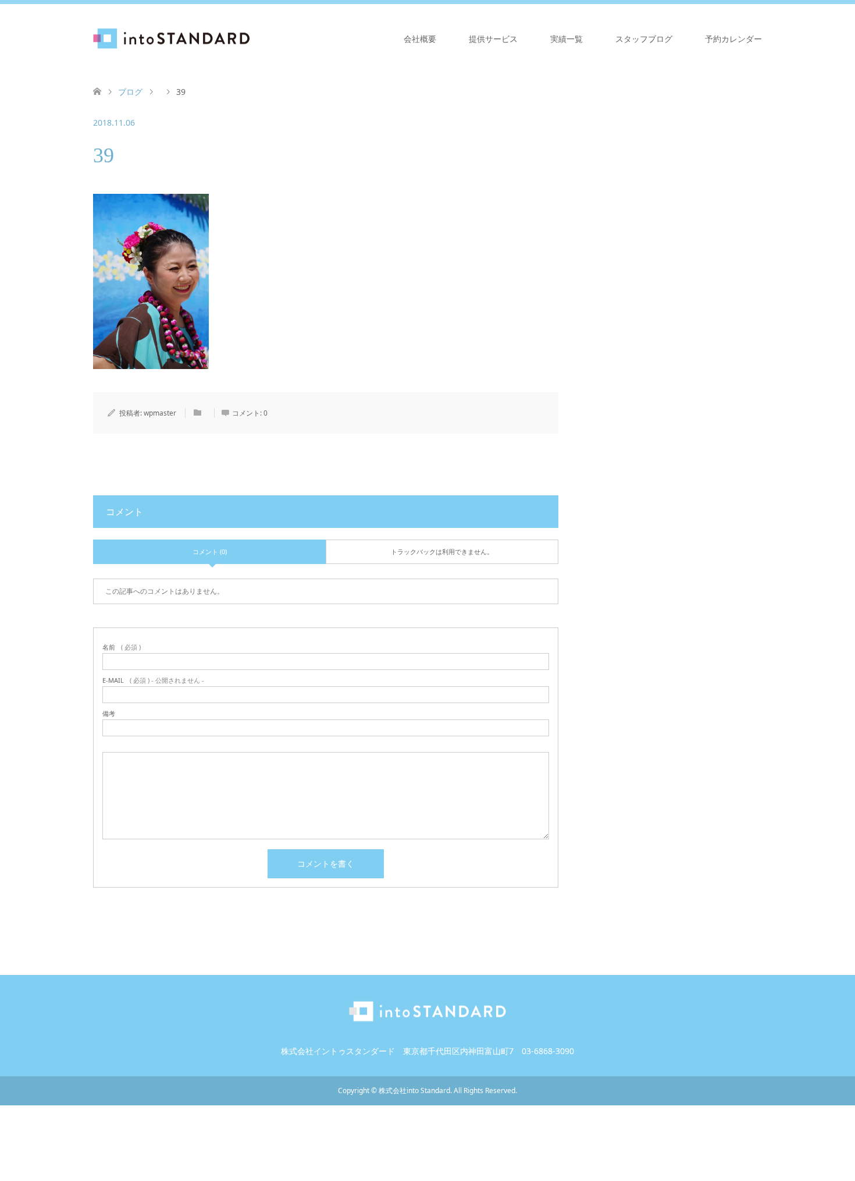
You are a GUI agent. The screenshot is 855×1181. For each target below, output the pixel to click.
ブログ (130, 91)
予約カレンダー (733, 38)
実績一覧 (566, 38)
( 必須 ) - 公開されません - (153, 680)
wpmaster (160, 413)
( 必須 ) (121, 647)
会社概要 (420, 38)
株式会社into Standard (414, 1090)
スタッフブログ (643, 38)
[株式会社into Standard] (250, 38)
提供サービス (493, 38)
